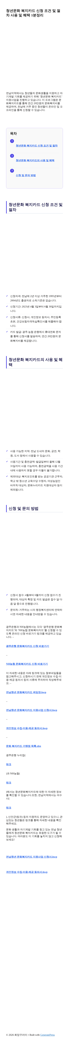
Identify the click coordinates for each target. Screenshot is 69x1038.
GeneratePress (47, 1035)
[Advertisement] (34, 54)
